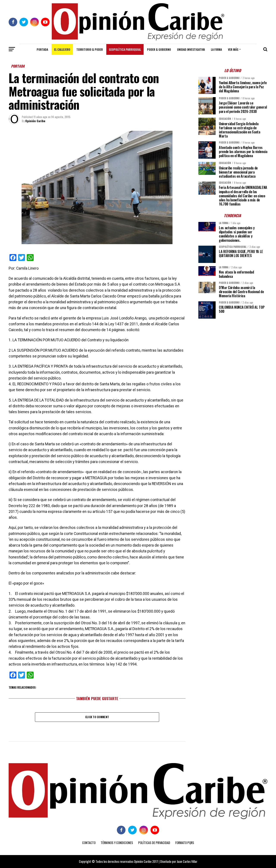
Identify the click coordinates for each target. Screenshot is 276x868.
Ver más (233, 49)
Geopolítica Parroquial (125, 49)
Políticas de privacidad (154, 842)
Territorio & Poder (89, 49)
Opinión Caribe (35, 121)
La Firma (216, 49)
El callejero (62, 49)
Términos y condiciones (117, 842)
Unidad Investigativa (191, 49)
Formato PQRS (184, 842)
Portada (42, 49)
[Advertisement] (232, 352)
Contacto (89, 842)
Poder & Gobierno (159, 49)
